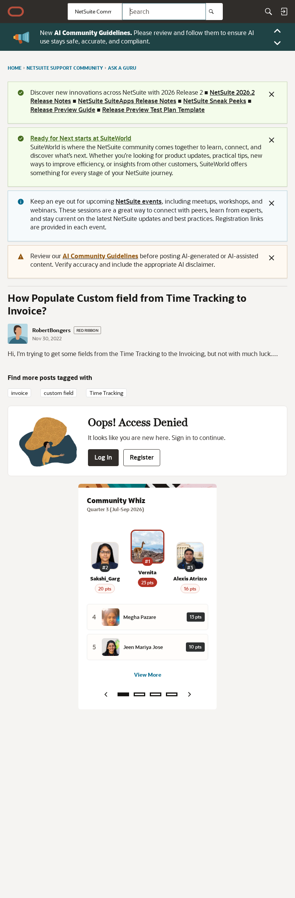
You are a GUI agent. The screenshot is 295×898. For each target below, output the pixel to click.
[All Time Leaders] (171, 694)
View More (147, 674)
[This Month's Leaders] (155, 694)
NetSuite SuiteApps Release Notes (127, 101)
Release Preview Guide (62, 109)
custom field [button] (58, 392)
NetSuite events (139, 201)
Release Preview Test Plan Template (153, 109)
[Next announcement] (277, 43)
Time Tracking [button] (106, 392)
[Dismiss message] (271, 94)
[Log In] (284, 11)
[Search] (214, 11)
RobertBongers (51, 330)
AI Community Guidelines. (93, 32)
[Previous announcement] (277, 30)
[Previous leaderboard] (105, 694)
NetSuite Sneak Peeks (214, 101)
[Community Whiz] (123, 694)
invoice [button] (19, 392)
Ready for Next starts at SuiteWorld (80, 138)
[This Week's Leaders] (139, 694)
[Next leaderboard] (189, 694)
